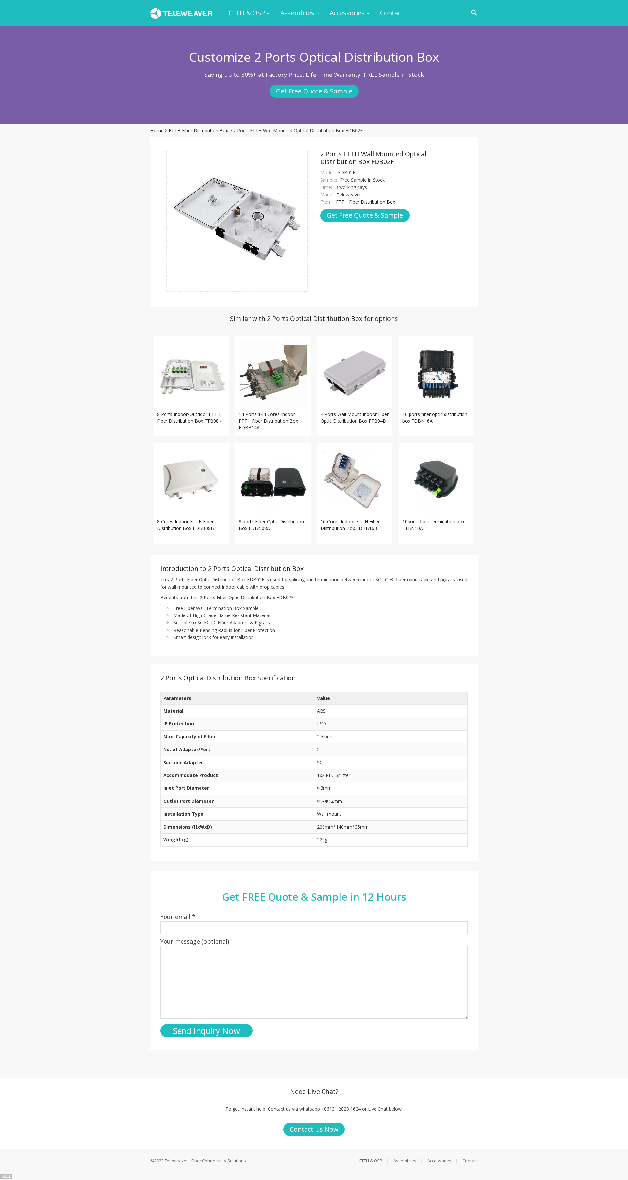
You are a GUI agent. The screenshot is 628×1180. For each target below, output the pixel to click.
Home (157, 130)
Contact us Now (314, 1129)
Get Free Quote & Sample (314, 91)
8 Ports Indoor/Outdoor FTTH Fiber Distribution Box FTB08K (189, 417)
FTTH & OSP (247, 12)
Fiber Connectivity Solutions (218, 1161)
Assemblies (297, 12)
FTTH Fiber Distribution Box (198, 130)
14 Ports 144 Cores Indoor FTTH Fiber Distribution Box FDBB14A (268, 420)
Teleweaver (176, 1161)
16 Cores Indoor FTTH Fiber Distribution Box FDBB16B (350, 524)
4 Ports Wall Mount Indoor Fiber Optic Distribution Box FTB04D (355, 417)
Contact (392, 12)
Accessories (347, 12)
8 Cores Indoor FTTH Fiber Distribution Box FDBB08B (185, 524)
